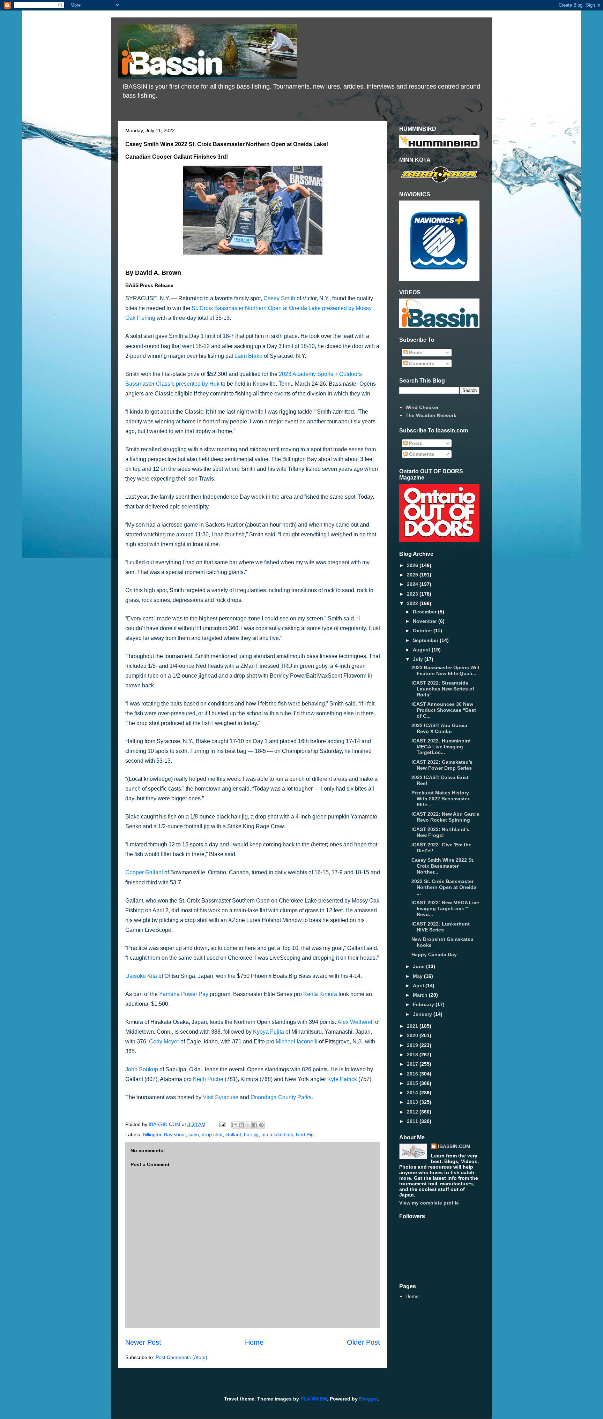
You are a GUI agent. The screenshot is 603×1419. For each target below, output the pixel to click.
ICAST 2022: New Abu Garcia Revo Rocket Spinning (445, 817)
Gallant (233, 1134)
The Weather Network (430, 415)
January (423, 1014)
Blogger (368, 1399)
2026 (413, 565)
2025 (413, 575)
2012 (413, 1112)
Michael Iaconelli (297, 1041)
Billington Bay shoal (164, 1134)
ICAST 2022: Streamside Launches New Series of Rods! (442, 688)
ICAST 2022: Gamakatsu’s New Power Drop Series (441, 765)
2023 (413, 594)
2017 (413, 1064)
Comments (421, 363)
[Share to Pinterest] (261, 1125)
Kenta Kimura (320, 994)
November (425, 621)
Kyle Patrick (342, 1079)
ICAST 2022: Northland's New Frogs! (440, 832)
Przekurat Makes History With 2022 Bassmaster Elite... (440, 798)
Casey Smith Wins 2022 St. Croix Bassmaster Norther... (443, 866)
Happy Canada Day (434, 954)
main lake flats (277, 1134)
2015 (413, 1083)
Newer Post (143, 1342)
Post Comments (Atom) (181, 1357)
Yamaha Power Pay (183, 994)
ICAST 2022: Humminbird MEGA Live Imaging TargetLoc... (441, 746)
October (423, 630)
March (421, 995)
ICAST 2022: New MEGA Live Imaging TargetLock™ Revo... (445, 908)
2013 (413, 1102)
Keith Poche (208, 1079)
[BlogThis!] (241, 1125)
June (419, 966)
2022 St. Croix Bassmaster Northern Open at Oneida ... (443, 887)
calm (193, 1134)
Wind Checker (422, 407)
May (418, 976)
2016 (413, 1074)
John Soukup (141, 1069)
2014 (413, 1092)
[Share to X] (248, 1125)
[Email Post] (222, 1124)
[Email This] (234, 1125)
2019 (413, 1045)
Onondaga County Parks (281, 1097)
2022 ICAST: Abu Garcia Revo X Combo (439, 728)
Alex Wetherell (356, 1022)
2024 (413, 584)
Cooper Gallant (144, 872)
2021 (413, 1026)
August (422, 649)
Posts (415, 352)
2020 (413, 1035)
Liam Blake (248, 356)
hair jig (251, 1134)
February (424, 1004)
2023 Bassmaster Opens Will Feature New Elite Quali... (445, 670)
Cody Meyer (164, 1041)
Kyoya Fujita (268, 1032)
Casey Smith (279, 298)
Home (254, 1342)
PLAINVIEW (313, 1399)
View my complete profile (429, 1203)
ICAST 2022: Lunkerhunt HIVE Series (440, 927)
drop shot (212, 1134)
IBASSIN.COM (165, 1124)
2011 (413, 1121)
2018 (413, 1054)
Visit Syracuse (220, 1097)
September (426, 640)
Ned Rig (305, 1134)
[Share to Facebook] (254, 1125)
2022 (413, 603)
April (419, 985)
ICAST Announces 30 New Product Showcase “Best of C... (443, 710)
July (418, 659)
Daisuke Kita (141, 976)
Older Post (363, 1342)
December (425, 611)
